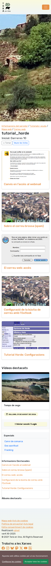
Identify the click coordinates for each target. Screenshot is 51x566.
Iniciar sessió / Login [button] (26, 424)
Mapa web (7, 129)
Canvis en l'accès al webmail (22, 184)
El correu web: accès (17, 267)
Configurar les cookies (11, 561)
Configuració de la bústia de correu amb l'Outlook (22, 311)
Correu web (20, 129)
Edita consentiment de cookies (17, 527)
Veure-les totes (21, 143)
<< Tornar (7, 143)
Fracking (8, 450)
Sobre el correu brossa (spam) (24, 226)
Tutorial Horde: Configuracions (24, 354)
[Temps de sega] (25, 387)
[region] (25, 558)
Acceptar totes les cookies (36, 561)
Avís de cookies (20, 520)
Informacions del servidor (15, 126)
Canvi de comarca (13, 441)
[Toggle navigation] (45, 7)
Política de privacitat (12, 524)
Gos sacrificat (11, 445)
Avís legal (28, 524)
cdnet (16, 530)
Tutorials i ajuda (38, 126)
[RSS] (30, 548)
